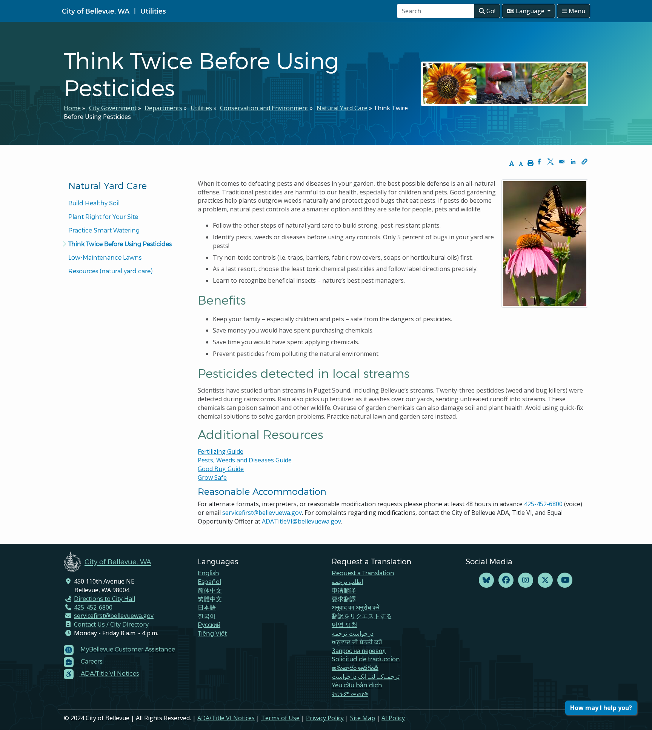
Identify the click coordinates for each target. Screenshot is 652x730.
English (208, 572)
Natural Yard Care (342, 108)
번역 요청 (344, 624)
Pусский (209, 624)
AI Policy (393, 718)
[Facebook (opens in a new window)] (506, 580)
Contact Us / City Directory (111, 624)
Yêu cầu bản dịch (357, 684)
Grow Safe (212, 477)
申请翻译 (344, 590)
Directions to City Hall (104, 598)
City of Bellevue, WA (95, 11)
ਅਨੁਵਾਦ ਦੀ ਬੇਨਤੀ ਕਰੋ (357, 641)
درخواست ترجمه (353, 633)
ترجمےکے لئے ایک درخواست (366, 676)
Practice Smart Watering (104, 230)
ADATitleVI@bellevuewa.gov (301, 521)
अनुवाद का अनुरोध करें (356, 607)
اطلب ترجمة (347, 581)
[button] (584, 161)
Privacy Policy (325, 718)
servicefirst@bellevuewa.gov (262, 512)
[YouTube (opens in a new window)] (564, 580)
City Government (113, 108)
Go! (490, 11)
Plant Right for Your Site (103, 216)
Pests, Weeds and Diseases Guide (245, 460)
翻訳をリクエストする (362, 615)
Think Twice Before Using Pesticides (120, 243)
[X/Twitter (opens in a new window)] (545, 580)
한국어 (207, 615)
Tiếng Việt (212, 633)
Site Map (362, 718)
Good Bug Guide (221, 469)
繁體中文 (210, 598)
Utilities (153, 11)
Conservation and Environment (264, 108)
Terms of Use (280, 718)
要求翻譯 (344, 598)
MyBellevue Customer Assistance (127, 649)
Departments (163, 108)
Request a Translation (363, 572)
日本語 (207, 607)
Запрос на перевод (359, 650)
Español (209, 581)
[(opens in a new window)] (486, 580)
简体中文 (210, 590)
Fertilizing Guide (220, 451)
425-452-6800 (543, 504)
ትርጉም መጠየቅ (350, 693)
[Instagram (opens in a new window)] (525, 580)
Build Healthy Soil (94, 202)
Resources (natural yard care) (110, 270)
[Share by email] (562, 161)
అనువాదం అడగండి (355, 667)
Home (72, 108)
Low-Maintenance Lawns (104, 257)
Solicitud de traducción (366, 658)
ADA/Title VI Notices (226, 718)
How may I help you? (601, 708)
